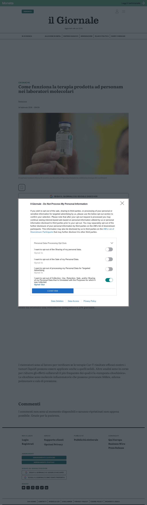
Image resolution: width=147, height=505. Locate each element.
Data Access (73, 301)
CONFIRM (53, 291)
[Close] (123, 204)
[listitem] (73, 243)
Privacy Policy (90, 301)
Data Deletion (57, 301)
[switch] (109, 249)
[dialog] (73, 252)
